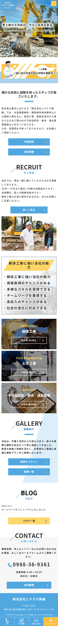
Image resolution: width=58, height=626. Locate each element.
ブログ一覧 (29, 520)
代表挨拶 (29, 141)
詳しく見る (29, 210)
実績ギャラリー (29, 461)
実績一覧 (29, 471)
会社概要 (29, 152)
